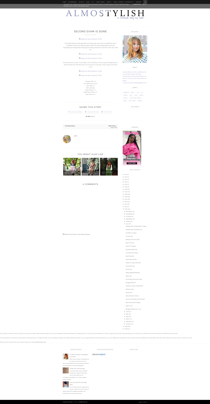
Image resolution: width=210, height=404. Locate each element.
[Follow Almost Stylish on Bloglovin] (99, 355)
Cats (138, 92)
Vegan (125, 100)
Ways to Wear (132, 100)
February (128, 321)
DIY (93, 2)
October (128, 216)
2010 (126, 209)
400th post (129, 292)
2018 (126, 189)
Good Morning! (130, 266)
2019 (126, 187)
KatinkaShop (72, 2)
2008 (126, 329)
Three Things (100, 2)
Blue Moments (130, 256)
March (128, 319)
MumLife (126, 98)
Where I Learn (130, 289)
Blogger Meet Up (131, 282)
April (127, 316)
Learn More (137, 4)
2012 (126, 204)
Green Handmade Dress (107, 173)
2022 (126, 179)
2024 (126, 174)
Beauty (109, 2)
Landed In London (131, 233)
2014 (126, 199)
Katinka (141, 95)
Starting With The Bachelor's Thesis (136, 226)
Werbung (140, 100)
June (127, 311)
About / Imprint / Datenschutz (123, 2)
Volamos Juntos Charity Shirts (134, 286)
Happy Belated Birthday (133, 272)
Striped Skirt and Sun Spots (70, 173)
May (127, 314)
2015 (126, 196)
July (127, 224)
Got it (144, 4)
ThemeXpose (75, 402)
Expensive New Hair (131, 249)
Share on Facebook (76, 112)
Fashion (93, 116)
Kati (75, 136)
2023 (126, 177)
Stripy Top (129, 276)
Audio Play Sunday (131, 259)
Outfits (81, 2)
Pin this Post (108, 112)
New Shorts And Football (133, 302)
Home (64, 2)
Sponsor (138, 2)
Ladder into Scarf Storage (77, 368)
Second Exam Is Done (132, 296)
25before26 (126, 92)
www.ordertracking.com (39, 342)
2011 (126, 206)
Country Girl (129, 236)
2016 (126, 194)
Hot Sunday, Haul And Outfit (134, 279)
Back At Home (130, 243)
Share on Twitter (92, 112)
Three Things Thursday (135, 98)
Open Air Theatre (131, 246)
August (128, 221)
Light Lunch (129, 306)
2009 (126, 326)
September (129, 219)
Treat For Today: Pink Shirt (133, 263)
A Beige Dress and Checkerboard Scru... (90, 173)
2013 (126, 201)
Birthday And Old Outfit (132, 239)
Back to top (142, 402)
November (129, 214)
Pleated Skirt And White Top (134, 229)
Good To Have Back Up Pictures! (135, 299)
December (129, 211)
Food (87, 2)
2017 (126, 191)
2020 (126, 184)
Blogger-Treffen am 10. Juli (133, 309)
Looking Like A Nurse (132, 253)
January (128, 324)
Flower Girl (129, 269)
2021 (126, 182)
